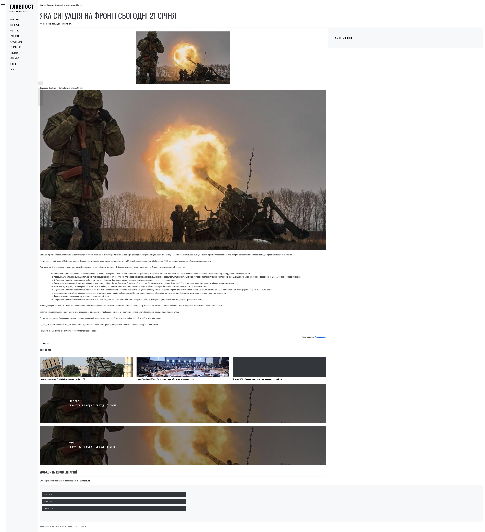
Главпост (21, 6)
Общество (14, 30)
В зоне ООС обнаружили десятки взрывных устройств (257, 379)
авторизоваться (83, 481)
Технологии (15, 47)
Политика (14, 19)
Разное (12, 63)
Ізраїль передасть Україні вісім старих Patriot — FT (62, 379)
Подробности (320, 337)
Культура (13, 52)
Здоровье (14, 58)
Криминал (14, 36)
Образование (15, 41)
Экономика (15, 25)
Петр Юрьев (68, 24)
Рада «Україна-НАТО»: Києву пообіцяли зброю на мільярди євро (165, 379)
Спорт (12, 69)
